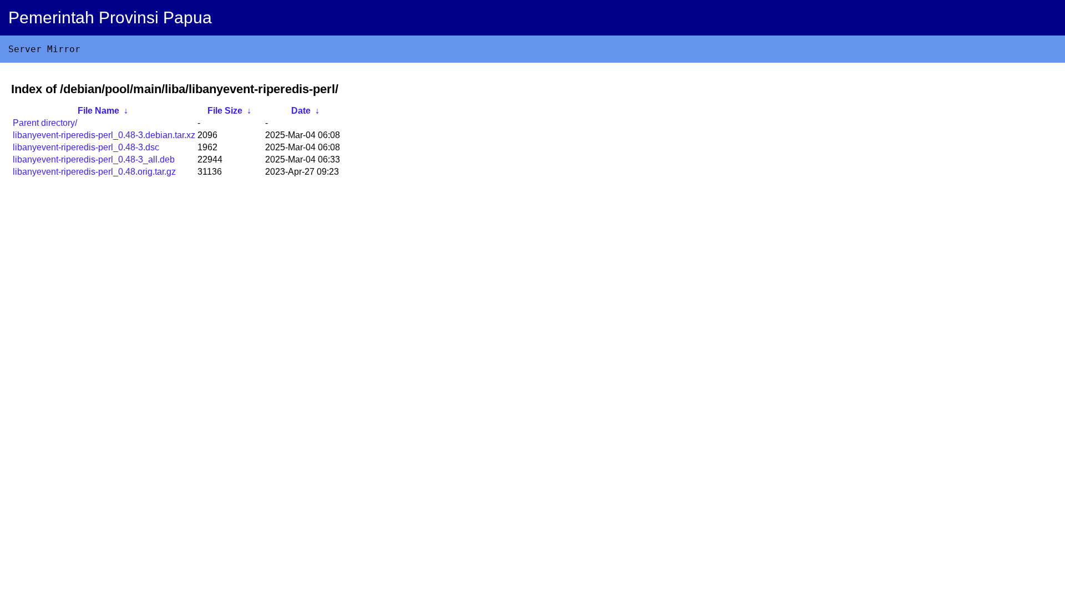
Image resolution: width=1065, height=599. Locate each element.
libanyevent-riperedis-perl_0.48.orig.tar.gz (94, 171)
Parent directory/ (45, 123)
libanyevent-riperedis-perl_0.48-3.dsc (86, 147)
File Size (224, 110)
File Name (98, 110)
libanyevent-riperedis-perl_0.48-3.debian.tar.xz (104, 135)
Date (301, 110)
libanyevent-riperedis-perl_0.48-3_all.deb (94, 159)
